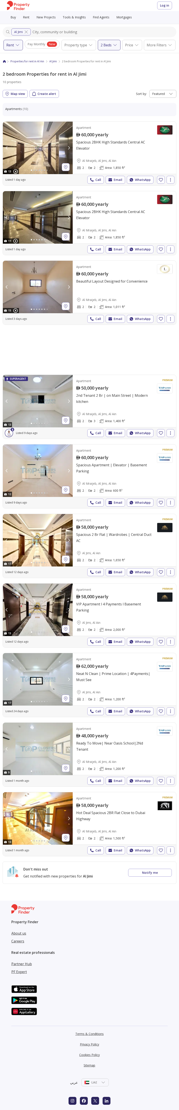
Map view (18, 94)
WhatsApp (143, 180)
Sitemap (89, 1065)
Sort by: (141, 94)
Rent (26, 17)
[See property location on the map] (66, 167)
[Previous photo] (7, 147)
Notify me (150, 873)
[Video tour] (15, 171)
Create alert (47, 94)
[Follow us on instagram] (72, 1101)
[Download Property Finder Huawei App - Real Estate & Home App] (24, 1011)
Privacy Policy (89, 1044)
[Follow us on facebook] (84, 1101)
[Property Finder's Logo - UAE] (18, 5)
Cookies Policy (89, 1055)
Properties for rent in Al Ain (27, 61)
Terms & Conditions (89, 1034)
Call (98, 180)
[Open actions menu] (170, 180)
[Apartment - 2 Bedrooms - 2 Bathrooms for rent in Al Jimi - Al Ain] (89, 546)
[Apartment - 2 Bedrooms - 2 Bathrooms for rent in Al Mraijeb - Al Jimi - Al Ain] (89, 153)
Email (118, 180)
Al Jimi (18, 32)
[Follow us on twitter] (95, 1101)
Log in (164, 5)
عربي (74, 1082)
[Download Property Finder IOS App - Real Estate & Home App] (24, 989)
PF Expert (19, 971)
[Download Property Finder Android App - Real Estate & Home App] (24, 1000)
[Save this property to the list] (161, 180)
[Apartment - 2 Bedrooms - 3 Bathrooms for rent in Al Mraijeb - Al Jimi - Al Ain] (89, 407)
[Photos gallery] (38, 148)
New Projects (46, 17)
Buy (13, 17)
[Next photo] (69, 147)
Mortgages (124, 17)
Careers (17, 941)
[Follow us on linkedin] (106, 1101)
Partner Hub (21, 963)
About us (18, 933)
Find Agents (101, 17)
